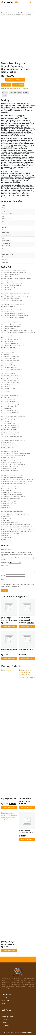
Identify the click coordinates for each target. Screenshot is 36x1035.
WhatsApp (19, 85)
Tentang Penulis (6, 1000)
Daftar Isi (25, 93)
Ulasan (4, 95)
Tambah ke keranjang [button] (9, 626)
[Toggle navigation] (33, 2)
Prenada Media (17, 1032)
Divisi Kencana (10, 13)
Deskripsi (4, 93)
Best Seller (4, 997)
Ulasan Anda (5, 565)
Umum (5, 1020)
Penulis (5, 1022)
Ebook (7, 85)
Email (3, 579)
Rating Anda (5, 562)
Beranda (3, 13)
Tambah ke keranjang (15, 79)
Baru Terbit (9, 88)
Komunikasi (17, 13)
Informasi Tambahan (15, 93)
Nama (3, 575)
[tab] (5, 92)
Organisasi (6, 1025)
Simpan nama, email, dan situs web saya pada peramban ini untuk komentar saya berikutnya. (17, 585)
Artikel (3, 1003)
